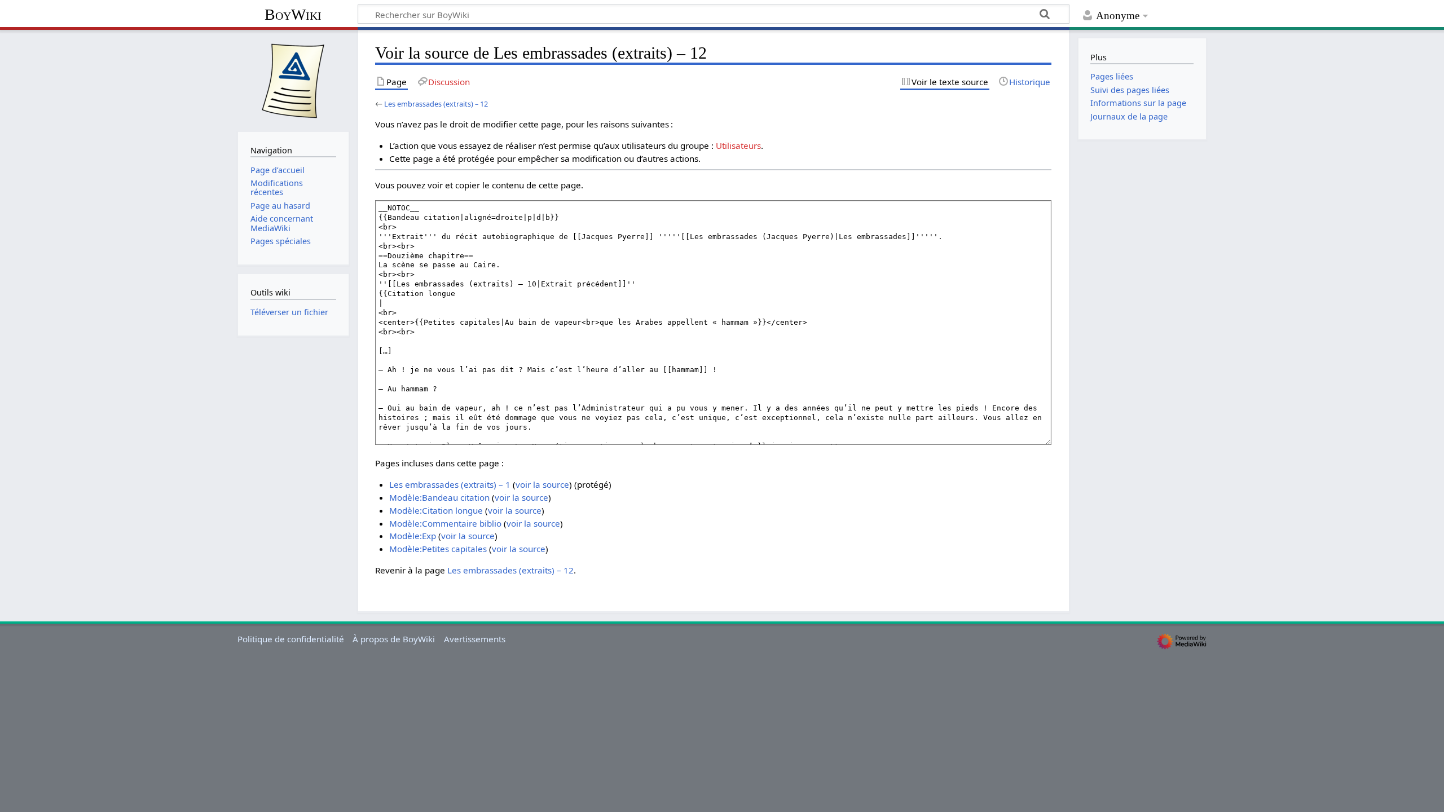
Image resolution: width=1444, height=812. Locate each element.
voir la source (542, 484)
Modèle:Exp (412, 535)
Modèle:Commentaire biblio (445, 523)
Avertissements (474, 639)
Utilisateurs (738, 145)
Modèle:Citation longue (436, 510)
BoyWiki (293, 14)
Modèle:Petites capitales (438, 548)
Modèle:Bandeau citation (439, 497)
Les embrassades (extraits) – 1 (449, 484)
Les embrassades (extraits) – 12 (436, 104)
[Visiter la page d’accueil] (293, 79)
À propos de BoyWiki (394, 639)
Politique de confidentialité (290, 639)
